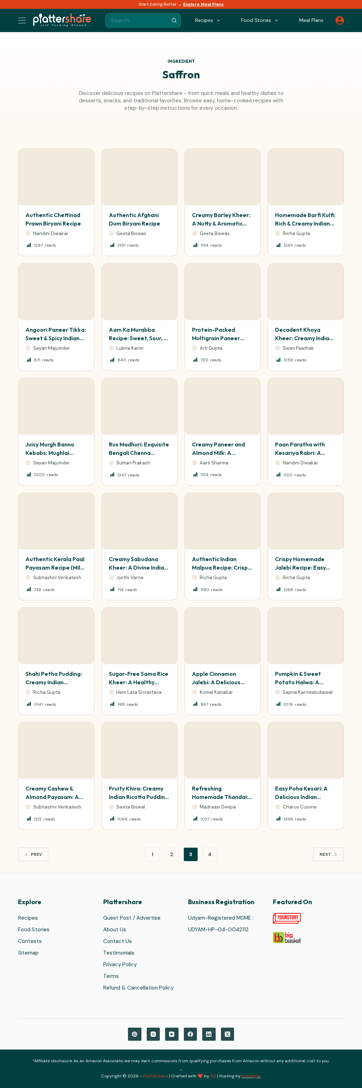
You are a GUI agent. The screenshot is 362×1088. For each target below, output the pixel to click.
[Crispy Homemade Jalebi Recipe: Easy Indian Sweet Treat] (305, 521)
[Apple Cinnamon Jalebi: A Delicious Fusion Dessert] (222, 636)
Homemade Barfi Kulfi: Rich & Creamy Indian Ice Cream (305, 223)
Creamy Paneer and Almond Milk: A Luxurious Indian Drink (221, 453)
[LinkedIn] (209, 1034)
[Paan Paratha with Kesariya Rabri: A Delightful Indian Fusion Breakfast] (305, 406)
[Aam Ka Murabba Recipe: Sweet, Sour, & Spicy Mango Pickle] (139, 292)
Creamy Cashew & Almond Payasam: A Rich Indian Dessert (52, 797)
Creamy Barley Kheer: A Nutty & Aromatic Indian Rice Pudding (221, 223)
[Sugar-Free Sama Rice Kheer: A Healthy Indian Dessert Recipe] (139, 636)
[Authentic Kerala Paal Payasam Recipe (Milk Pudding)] (56, 521)
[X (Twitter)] (227, 1034)
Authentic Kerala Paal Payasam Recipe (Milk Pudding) (54, 567)
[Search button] (174, 20)
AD (213, 1076)
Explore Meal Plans (203, 4)
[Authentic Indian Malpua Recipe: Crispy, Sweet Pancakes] (222, 521)
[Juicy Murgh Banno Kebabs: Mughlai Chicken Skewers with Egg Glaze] (56, 406)
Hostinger (251, 1076)
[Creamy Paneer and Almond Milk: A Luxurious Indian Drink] (222, 406)
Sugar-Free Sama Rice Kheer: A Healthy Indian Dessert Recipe (138, 682)
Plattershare (155, 1076)
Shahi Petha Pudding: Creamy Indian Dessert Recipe (53, 682)
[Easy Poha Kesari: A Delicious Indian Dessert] (305, 750)
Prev (36, 854)
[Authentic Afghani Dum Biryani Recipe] (139, 177)
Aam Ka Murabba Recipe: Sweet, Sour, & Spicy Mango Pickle (138, 338)
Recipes (28, 917)
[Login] (339, 20)
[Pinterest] (134, 1034)
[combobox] (136, 20)
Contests (30, 941)
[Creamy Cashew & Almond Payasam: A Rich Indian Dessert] (56, 750)
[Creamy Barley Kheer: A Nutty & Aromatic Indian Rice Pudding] (222, 177)
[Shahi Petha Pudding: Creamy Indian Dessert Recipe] (56, 636)
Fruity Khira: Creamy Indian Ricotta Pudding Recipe (138, 797)
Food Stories (33, 929)
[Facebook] (190, 1034)
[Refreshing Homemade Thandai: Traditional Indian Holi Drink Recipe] (222, 750)
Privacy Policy (120, 964)
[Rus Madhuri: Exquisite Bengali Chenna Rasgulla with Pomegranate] (139, 406)
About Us (114, 929)
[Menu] (22, 20)
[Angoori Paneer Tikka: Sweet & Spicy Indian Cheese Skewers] (56, 292)
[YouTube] (172, 1034)
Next (325, 854)
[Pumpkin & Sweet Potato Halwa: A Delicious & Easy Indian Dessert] (305, 636)
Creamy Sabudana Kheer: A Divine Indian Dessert (138, 567)
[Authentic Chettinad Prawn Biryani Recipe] (56, 177)
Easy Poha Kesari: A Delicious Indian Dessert (301, 797)
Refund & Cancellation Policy (138, 987)
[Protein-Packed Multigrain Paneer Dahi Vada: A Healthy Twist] (222, 292)
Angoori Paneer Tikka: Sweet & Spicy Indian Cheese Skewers (55, 338)
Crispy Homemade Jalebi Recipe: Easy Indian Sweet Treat (300, 567)
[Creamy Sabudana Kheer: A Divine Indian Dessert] (139, 521)
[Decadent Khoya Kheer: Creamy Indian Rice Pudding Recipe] (305, 292)
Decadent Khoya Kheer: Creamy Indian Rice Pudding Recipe (303, 338)
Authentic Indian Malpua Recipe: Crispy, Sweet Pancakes (222, 567)
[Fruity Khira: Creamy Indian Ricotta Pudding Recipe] (139, 750)
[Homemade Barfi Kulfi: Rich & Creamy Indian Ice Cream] (305, 177)
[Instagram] (153, 1034)
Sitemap (28, 952)
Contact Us (117, 941)
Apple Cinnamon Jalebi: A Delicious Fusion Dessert (216, 682)
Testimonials (118, 952)
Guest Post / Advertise (131, 917)
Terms (111, 976)
